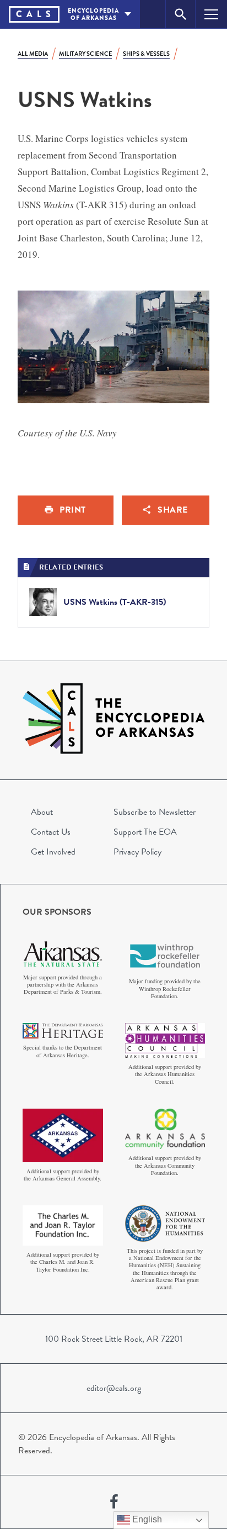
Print (73, 509)
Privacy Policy (137, 851)
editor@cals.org (114, 1388)
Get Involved (53, 851)
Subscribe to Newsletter (155, 812)
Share (173, 509)
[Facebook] (114, 1502)
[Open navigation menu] (211, 14)
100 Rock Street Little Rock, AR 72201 (113, 1339)
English (146, 1519)
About (42, 812)
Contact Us (51, 832)
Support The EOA (145, 832)
